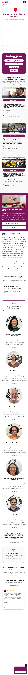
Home (2, 4)
